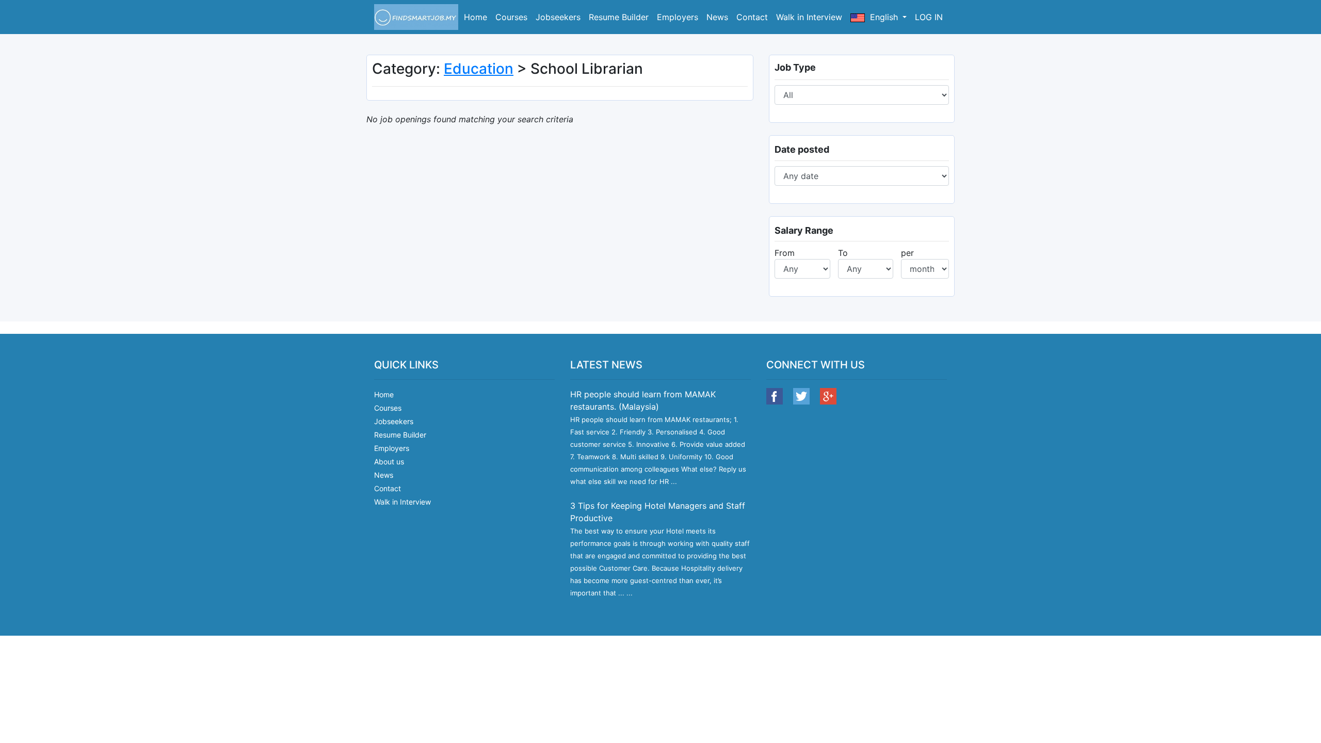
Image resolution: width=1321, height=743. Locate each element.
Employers (677, 17)
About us (389, 461)
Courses (511, 17)
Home (475, 17)
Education (478, 68)
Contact (752, 17)
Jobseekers (558, 17)
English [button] (883, 17)
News (717, 17)
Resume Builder (619, 17)
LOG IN (929, 17)
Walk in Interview (809, 17)
